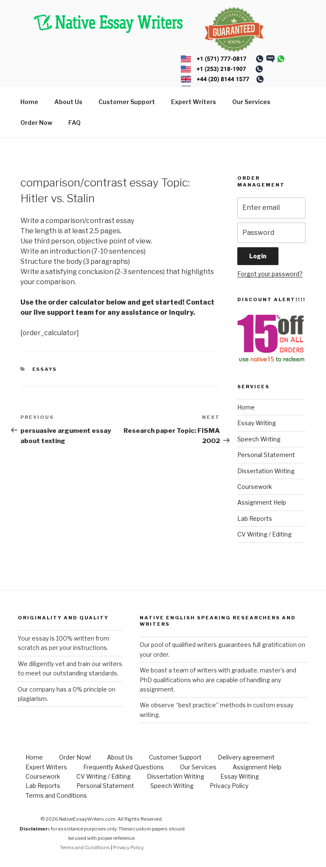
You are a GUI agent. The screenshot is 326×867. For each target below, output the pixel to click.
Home (29, 101)
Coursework (254, 486)
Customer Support (126, 101)
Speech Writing (259, 439)
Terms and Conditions (56, 795)
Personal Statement (266, 454)
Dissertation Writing (266, 470)
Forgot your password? (270, 273)
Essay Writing (256, 422)
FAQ (74, 122)
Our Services (251, 101)
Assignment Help (261, 502)
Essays (44, 369)
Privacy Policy (229, 785)
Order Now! (75, 757)
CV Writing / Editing (264, 534)
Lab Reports (254, 518)
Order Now (36, 122)
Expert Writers (193, 101)
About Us (68, 101)
